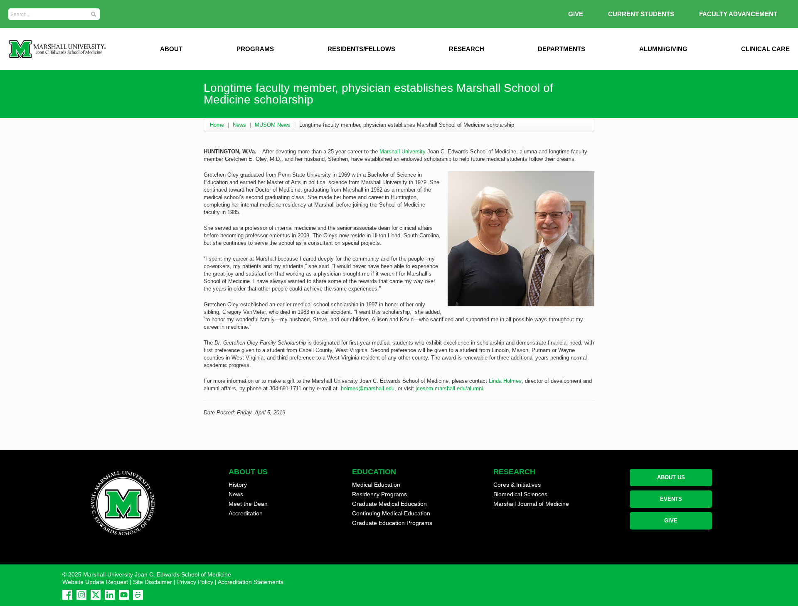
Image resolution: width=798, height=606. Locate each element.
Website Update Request (95, 582)
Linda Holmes (505, 381)
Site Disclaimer (152, 582)
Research (466, 48)
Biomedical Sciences (520, 494)
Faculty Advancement (738, 13)
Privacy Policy (195, 582)
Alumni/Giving (663, 48)
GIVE (575, 13)
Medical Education (376, 484)
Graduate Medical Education (389, 503)
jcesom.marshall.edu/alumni (449, 388)
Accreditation (246, 513)
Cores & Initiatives (517, 484)
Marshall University (402, 151)
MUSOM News (273, 125)
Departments (561, 48)
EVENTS (671, 499)
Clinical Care (765, 48)
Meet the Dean (248, 503)
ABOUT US (671, 477)
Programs (255, 48)
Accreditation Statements (250, 582)
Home (217, 125)
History (238, 484)
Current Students (641, 13)
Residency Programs (379, 494)
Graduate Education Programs (392, 523)
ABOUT (171, 48)
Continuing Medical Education (391, 513)
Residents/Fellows (361, 48)
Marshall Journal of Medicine (531, 503)
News (239, 125)
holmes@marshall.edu (367, 388)
